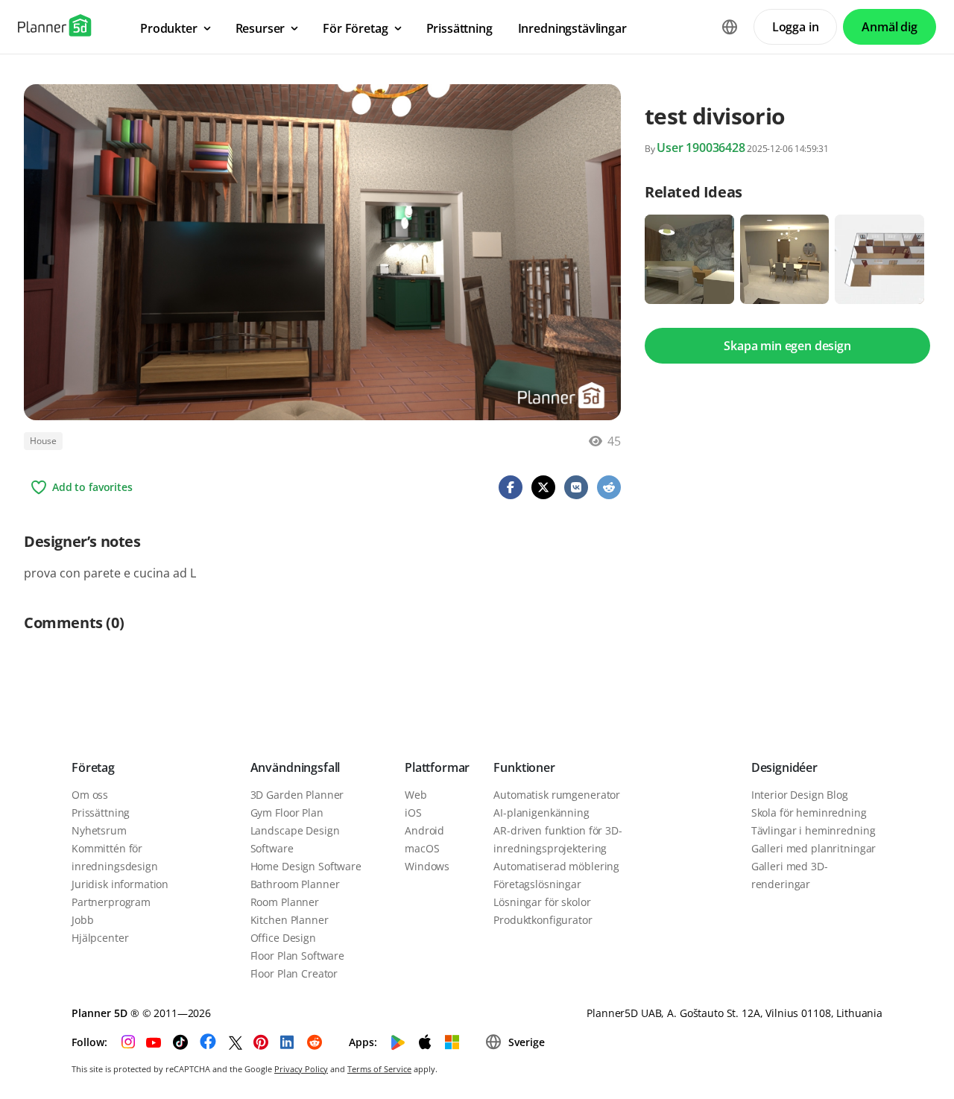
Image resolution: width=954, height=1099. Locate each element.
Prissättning (101, 812)
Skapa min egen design (787, 346)
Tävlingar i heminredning (813, 830)
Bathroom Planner (295, 884)
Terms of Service (379, 1068)
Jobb (82, 920)
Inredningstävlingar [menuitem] (572, 28)
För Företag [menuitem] (355, 28)
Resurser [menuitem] (260, 28)
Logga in (795, 27)
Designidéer (784, 767)
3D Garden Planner (297, 795)
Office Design (283, 938)
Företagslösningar (537, 884)
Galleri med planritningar (813, 848)
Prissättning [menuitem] (459, 28)
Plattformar (437, 767)
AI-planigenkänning (541, 812)
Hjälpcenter (100, 938)
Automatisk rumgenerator (556, 795)
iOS (413, 812)
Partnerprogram (111, 902)
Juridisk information (120, 884)
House (43, 440)
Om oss (90, 795)
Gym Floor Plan (286, 812)
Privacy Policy (301, 1068)
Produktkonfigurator (542, 920)
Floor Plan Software (297, 955)
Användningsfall (295, 767)
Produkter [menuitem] (169, 28)
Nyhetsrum (99, 830)
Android (424, 830)
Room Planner (284, 902)
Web (416, 795)
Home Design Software (305, 866)
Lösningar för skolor (541, 902)
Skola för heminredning (809, 812)
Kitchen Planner (289, 920)
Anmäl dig (889, 27)
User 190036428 (701, 147)
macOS (422, 848)
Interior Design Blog (799, 795)
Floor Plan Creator (294, 973)
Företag (93, 767)
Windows (427, 866)
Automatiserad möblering (556, 866)
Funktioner (524, 767)
